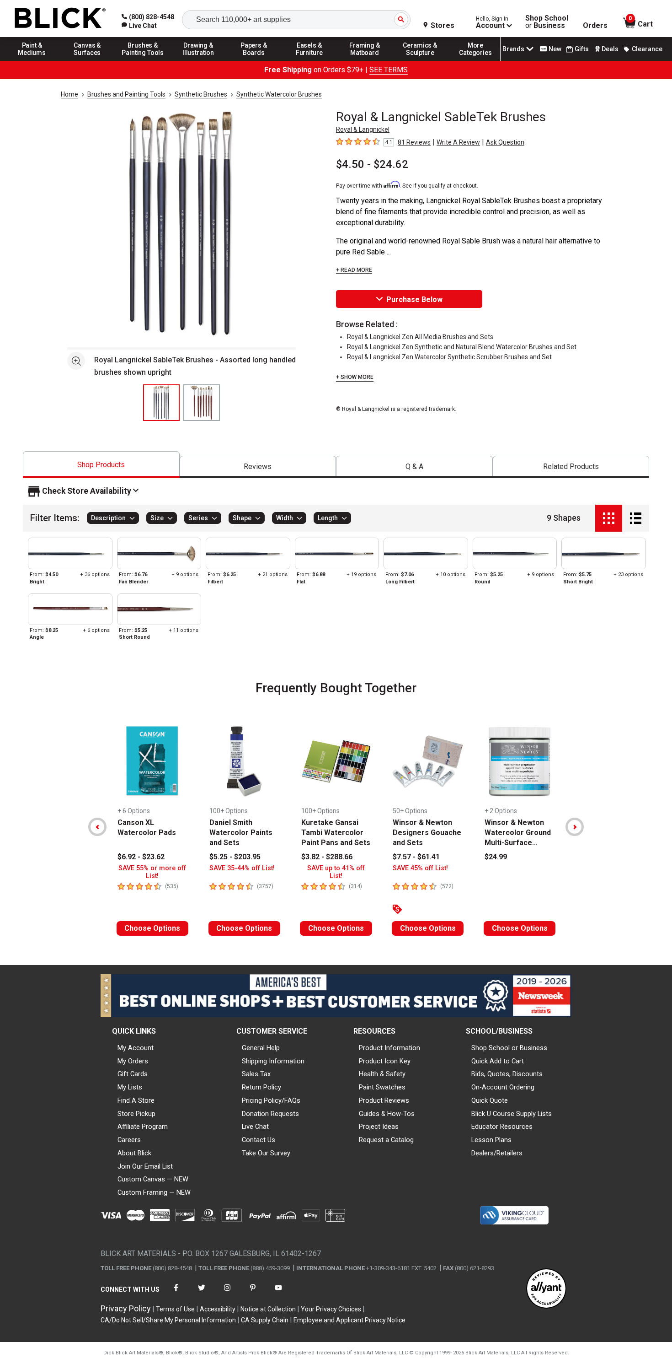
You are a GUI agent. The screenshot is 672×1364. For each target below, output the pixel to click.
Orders (595, 25)
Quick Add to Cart (497, 1061)
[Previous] (97, 827)
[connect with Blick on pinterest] (253, 1293)
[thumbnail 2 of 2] (201, 402)
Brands (513, 49)
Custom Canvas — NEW (152, 1179)
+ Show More (354, 377)
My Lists (129, 1087)
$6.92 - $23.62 (141, 856)
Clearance (647, 49)
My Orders (132, 1061)
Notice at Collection (268, 1309)
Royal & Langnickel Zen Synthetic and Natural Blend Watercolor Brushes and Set (461, 346)
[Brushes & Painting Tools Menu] (143, 60)
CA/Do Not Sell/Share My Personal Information (168, 1320)
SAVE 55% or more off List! (152, 872)
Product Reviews (384, 1100)
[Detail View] (635, 518)
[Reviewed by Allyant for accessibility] (546, 1289)
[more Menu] (475, 60)
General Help (261, 1048)
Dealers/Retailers (497, 1153)
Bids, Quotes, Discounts (507, 1074)
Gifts (582, 49)
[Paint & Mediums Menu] (32, 60)
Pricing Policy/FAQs (271, 1100)
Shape (242, 518)
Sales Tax (256, 1074)
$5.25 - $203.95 (235, 856)
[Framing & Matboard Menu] (365, 60)
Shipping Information (273, 1061)
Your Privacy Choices (331, 1309)
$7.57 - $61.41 (416, 856)
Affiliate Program (142, 1126)
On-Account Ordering (502, 1087)
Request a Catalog (386, 1140)
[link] (139, 25)
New (555, 49)
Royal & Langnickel (362, 129)
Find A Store (136, 1100)
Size (157, 518)
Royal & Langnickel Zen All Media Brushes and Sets (420, 336)
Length (328, 518)
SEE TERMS (388, 69)
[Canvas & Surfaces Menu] (87, 60)
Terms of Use (175, 1309)
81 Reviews (414, 142)
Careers (129, 1140)
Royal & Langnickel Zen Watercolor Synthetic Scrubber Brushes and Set (449, 357)
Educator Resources (502, 1126)
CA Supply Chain (264, 1320)
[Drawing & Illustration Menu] (198, 60)
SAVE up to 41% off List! (336, 872)
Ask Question (505, 142)
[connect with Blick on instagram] (227, 1293)
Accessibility (217, 1309)
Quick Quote (489, 1100)
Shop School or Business (509, 1048)
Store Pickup (136, 1114)
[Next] (574, 827)
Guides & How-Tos (387, 1114)
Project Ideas (379, 1126)
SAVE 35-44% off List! (242, 868)
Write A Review (458, 142)
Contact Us (258, 1140)
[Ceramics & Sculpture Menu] (420, 60)
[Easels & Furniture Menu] (309, 60)
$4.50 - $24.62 (372, 164)
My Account (135, 1048)
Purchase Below (414, 299)
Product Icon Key (385, 1061)
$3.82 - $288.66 (326, 856)
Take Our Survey (266, 1153)
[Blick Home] (60, 18)
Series (198, 518)
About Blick (134, 1153)
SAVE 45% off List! (420, 868)
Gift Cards (132, 1074)
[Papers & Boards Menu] (253, 60)
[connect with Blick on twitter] (201, 1293)
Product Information (389, 1048)
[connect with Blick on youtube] (278, 1293)
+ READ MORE (354, 270)
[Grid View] (608, 518)
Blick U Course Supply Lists (511, 1114)
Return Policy (261, 1087)
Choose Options (152, 928)
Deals (610, 49)
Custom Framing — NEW (154, 1192)
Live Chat (255, 1126)
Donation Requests (270, 1114)
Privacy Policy (126, 1308)
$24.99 (496, 856)
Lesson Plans (491, 1140)
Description (108, 518)
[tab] (101, 464)
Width (284, 518)
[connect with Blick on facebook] (176, 1293)
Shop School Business (546, 22)
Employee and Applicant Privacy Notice (349, 1320)
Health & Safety (382, 1074)
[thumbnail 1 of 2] (161, 402)
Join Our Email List (145, 1166)
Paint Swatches (382, 1087)
